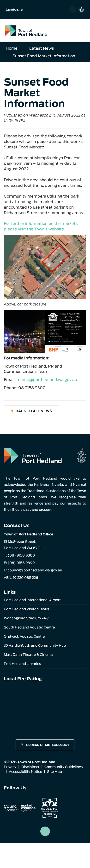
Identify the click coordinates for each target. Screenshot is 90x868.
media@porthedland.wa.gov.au (47, 379)
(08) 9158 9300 (21, 555)
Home (12, 48)
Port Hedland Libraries (22, 664)
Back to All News (34, 411)
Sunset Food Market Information (43, 56)
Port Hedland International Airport (32, 600)
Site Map (54, 772)
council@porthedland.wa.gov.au (35, 570)
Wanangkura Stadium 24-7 (26, 618)
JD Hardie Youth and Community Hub (35, 645)
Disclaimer (30, 767)
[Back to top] (45, 831)
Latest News (41, 48)
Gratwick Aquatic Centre (24, 636)
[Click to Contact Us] (72, 9)
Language (14, 9)
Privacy (10, 767)
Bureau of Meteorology (47, 745)
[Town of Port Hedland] (26, 30)
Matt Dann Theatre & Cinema (28, 655)
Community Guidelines (63, 767)
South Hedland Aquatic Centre (29, 627)
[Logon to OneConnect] (81, 9)
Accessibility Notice (25, 772)
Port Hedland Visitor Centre (26, 609)
